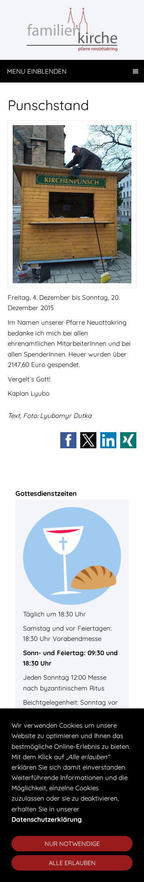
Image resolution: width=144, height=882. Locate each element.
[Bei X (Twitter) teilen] (88, 440)
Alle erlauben (72, 863)
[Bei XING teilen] (128, 440)
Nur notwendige (72, 843)
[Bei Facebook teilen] (68, 440)
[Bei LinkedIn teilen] (108, 440)
